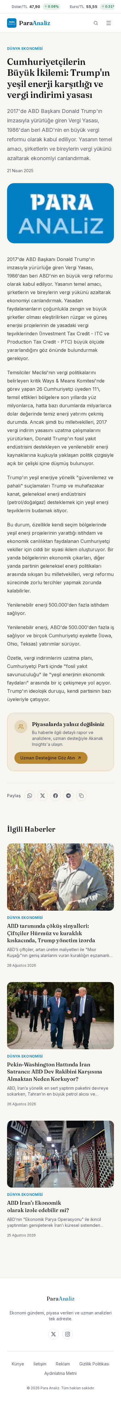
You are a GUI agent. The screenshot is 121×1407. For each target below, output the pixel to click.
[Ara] (95, 23)
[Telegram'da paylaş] (68, 795)
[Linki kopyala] (81, 795)
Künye (18, 1363)
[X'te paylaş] (42, 795)
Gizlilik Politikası (94, 1363)
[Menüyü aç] (108, 23)
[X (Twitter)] (53, 1334)
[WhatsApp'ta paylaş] (29, 795)
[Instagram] (67, 1334)
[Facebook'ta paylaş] (55, 795)
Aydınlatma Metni (60, 1373)
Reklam (63, 1363)
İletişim (39, 1363)
